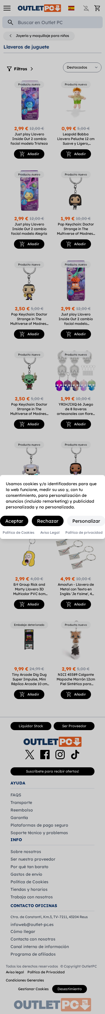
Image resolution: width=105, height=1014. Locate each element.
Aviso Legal (50, 532)
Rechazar (47, 521)
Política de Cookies (18, 532)
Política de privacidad (84, 532)
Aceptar (14, 521)
